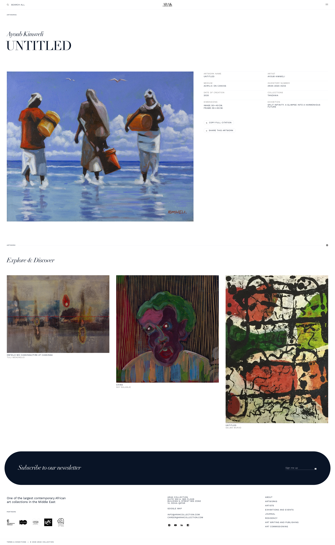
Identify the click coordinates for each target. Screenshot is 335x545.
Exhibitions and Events (279, 510)
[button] (326, 5)
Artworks (12, 15)
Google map (175, 509)
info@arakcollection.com (184, 514)
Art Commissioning (276, 527)
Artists (269, 506)
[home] (167, 5)
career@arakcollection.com (185, 517)
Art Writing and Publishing (282, 522)
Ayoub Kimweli (276, 77)
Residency (271, 518)
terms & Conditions (16, 542)
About (268, 497)
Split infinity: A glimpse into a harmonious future (294, 106)
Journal (270, 514)
